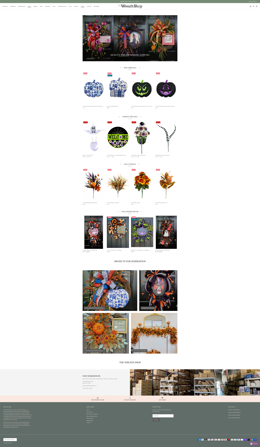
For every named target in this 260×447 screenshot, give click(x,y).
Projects (82, 6)
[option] (130, 38)
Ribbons (35, 6)
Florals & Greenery (62, 6)
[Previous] (85, 38)
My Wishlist (96, 6)
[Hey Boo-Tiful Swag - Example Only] (94, 232)
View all (130, 69)
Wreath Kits (12, 6)
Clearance (76, 6)
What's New (5, 6)
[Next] (174, 38)
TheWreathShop (236, 409)
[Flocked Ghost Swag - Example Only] (166, 232)
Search (87, 409)
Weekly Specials (21, 6)
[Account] (250, 6)
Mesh (41, 6)
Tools (70, 6)
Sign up (156, 419)
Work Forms (47, 6)
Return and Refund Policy (91, 416)
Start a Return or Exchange (92, 414)
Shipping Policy (89, 420)
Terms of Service (90, 418)
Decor (54, 6)
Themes (29, 6)
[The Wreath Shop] (130, 6)
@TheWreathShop (236, 415)
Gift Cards (89, 6)
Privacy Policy (89, 412)
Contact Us (88, 422)
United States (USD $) (252, 1)
